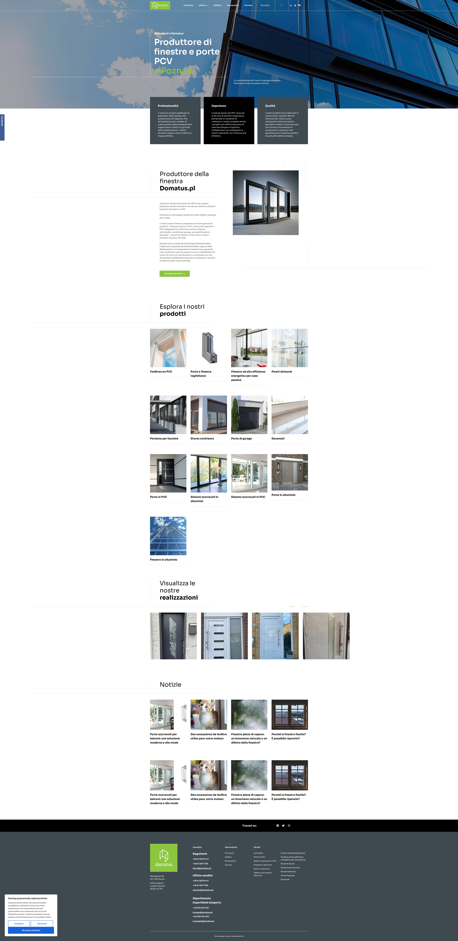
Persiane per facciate (290, 867)
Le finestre (258, 853)
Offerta (202, 5)
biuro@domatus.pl (202, 868)
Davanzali (285, 879)
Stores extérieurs (288, 871)
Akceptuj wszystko (31, 930)
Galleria (217, 5)
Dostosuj (18, 923)
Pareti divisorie (287, 864)
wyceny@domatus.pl (203, 890)
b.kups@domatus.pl (203, 912)
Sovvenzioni (233, 5)
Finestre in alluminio (263, 865)
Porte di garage (287, 875)
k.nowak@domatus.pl (203, 921)
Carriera (248, 5)
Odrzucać (42, 923)
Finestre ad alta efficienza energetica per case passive (293, 858)
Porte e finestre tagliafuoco (293, 853)
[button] (282, 5)
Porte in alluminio (262, 869)
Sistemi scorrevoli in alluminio (263, 874)
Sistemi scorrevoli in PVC (265, 861)
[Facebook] (277, 825)
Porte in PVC (259, 857)
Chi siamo (188, 5)
